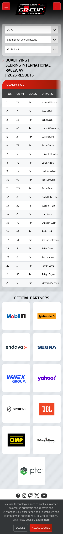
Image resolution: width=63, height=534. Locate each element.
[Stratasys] (16, 409)
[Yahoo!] (47, 378)
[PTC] (31, 471)
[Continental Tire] (47, 316)
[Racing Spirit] (47, 440)
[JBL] (47, 409)
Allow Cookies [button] (41, 527)
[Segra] (47, 347)
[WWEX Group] (16, 378)
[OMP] (16, 440)
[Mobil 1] (16, 316)
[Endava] (16, 347)
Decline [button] (21, 527)
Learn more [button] (43, 519)
